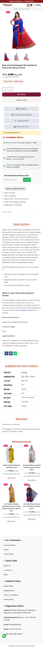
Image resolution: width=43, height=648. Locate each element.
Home (16, 9)
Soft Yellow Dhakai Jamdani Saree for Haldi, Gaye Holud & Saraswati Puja (11, 507)
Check (27, 179)
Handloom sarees (26, 310)
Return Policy (8, 586)
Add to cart (21, 100)
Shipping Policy (9, 591)
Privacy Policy (9, 599)
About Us (7, 566)
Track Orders (8, 554)
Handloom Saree (24, 9)
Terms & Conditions (11, 595)
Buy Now (21, 94)
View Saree (11, 478)
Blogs (6, 574)
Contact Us (8, 570)
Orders (6, 550)
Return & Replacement (15, 188)
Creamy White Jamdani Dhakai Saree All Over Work (32, 467)
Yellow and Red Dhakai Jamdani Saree (11, 466)
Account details (9, 545)
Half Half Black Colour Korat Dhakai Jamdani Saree (31, 506)
